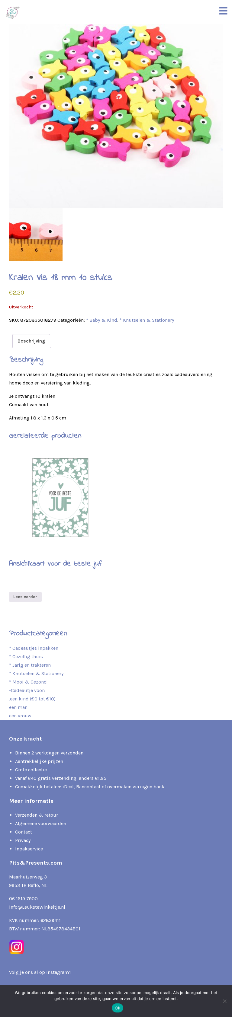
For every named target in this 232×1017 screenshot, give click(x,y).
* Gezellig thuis (26, 656)
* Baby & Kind (101, 320)
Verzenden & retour (36, 815)
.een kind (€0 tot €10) (32, 699)
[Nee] (224, 1001)
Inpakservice (29, 849)
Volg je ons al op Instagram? (40, 972)
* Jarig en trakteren (30, 665)
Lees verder (25, 596)
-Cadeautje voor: (27, 690)
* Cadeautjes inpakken (33, 648)
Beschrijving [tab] (31, 341)
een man (18, 707)
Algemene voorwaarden (40, 823)
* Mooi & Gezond (28, 682)
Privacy (23, 840)
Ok (117, 1008)
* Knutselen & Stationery (147, 320)
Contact (23, 832)
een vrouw (20, 716)
